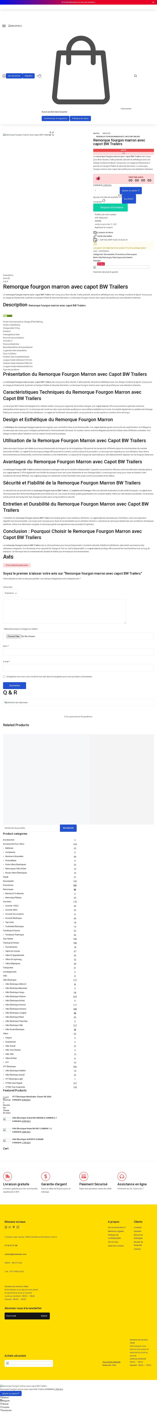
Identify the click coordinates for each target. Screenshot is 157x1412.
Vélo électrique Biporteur (16, 988)
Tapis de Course (12, 951)
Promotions (120, 254)
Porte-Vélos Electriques (15, 864)
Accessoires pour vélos (13, 844)
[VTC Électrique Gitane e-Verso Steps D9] (85, 737)
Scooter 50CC (11, 910)
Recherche (68, 828)
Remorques (131, 254)
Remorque (107, 257)
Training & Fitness (11, 943)
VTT (7, 1062)
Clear (5, 806)
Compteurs (10, 852)
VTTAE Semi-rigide (13, 1083)
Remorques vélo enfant (15, 868)
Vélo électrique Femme (15, 1005)
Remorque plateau (13, 897)
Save (102, 264)
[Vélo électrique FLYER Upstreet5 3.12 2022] (118, 737)
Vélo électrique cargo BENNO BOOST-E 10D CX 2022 (49, 760)
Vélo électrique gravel (15, 1075)
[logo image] (15, 26)
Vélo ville (9, 1054)
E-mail (6, 661)
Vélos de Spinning (13, 959)
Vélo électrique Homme (15, 1009)
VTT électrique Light (14, 1079)
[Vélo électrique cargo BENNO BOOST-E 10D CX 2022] (51, 737)
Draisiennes (10, 1042)
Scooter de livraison (14, 914)
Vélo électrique (9, 980)
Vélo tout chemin (13, 1050)
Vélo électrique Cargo (14, 992)
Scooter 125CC (12, 906)
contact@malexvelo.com (16, 1254)
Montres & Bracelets (14, 856)
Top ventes (8, 939)
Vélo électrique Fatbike (15, 1070)
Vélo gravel (10, 1046)
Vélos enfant (11, 1058)
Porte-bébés (10, 860)
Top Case (9, 922)
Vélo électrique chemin (15, 996)
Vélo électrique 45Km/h (15, 984)
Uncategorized (9, 972)
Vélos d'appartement (14, 955)
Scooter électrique (13, 918)
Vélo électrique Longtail (15, 1013)
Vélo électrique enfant (15, 1000)
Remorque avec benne (122, 257)
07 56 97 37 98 (11, 1245)
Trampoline (8, 967)
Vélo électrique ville (14, 1025)
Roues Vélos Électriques (16, 873)
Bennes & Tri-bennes (14, 893)
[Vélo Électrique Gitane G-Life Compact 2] (18, 737)
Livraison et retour (105, 232)
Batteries (9, 848)
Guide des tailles (104, 236)
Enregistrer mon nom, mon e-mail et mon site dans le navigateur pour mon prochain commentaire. (49, 677)
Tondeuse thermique (14, 935)
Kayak (5, 877)
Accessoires (8, 840)
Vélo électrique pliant (14, 1017)
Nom (6, 646)
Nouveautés (109, 254)
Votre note (7, 587)
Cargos (8, 1038)
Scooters (7, 901)
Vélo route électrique (14, 1029)
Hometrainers (11, 947)
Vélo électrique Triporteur (16, 1021)
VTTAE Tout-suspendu (15, 1087)
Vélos (5, 1033)
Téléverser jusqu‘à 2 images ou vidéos (20, 629)
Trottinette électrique (14, 926)
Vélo (5, 976)
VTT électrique (9, 1066)
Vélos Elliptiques (12, 963)
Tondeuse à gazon (11, 930)
